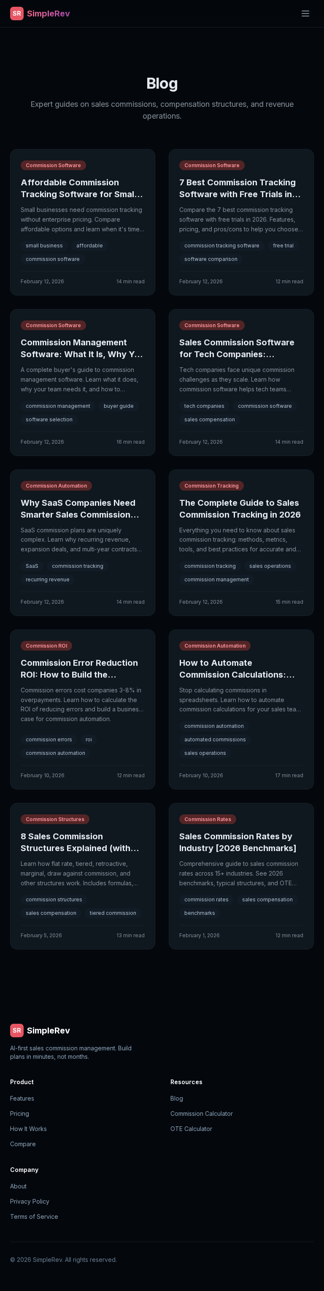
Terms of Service (34, 1216)
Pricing (19, 1113)
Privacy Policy (29, 1201)
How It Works (28, 1128)
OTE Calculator (191, 1128)
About (18, 1186)
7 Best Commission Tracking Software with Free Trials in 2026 (237, 194)
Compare (23, 1143)
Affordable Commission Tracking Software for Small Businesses (78, 194)
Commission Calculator (201, 1113)
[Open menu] (305, 13)
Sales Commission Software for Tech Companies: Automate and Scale (236, 354)
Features (22, 1098)
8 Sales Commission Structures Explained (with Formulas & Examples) (75, 848)
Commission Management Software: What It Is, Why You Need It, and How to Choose (83, 354)
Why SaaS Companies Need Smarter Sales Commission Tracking (78, 515)
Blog (176, 1098)
